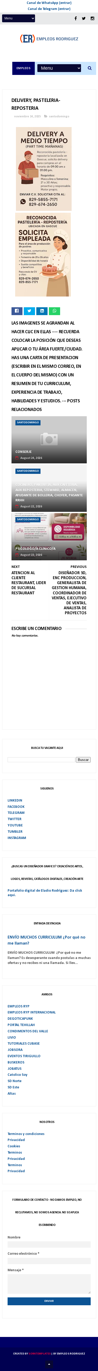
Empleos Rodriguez (71, 1353)
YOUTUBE (15, 825)
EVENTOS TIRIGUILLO (24, 1056)
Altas (12, 1094)
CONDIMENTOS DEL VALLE (28, 1031)
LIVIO (12, 1038)
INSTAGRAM (17, 838)
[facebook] (76, 19)
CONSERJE (23, 452)
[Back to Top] (49, 1364)
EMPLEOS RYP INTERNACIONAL (32, 1012)
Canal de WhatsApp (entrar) (49, 3)
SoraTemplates (39, 1353)
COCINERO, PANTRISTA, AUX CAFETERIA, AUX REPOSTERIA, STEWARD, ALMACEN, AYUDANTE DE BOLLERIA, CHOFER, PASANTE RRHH (49, 492)
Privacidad (16, 1140)
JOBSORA (15, 1050)
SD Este (13, 1087)
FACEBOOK (16, 807)
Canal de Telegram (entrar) (49, 9)
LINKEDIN (15, 801)
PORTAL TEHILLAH (21, 1025)
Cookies (14, 1146)
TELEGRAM (16, 813)
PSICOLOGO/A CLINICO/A (35, 549)
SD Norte (14, 1081)
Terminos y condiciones (26, 1134)
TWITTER (14, 819)
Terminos (15, 1153)
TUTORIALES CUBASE (24, 1044)
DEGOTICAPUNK (20, 1019)
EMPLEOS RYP (19, 1006)
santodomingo (59, 116)
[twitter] (84, 19)
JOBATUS (14, 1069)
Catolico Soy (17, 1075)
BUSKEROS (16, 1063)
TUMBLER (15, 832)
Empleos (23, 68)
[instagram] (92, 19)
